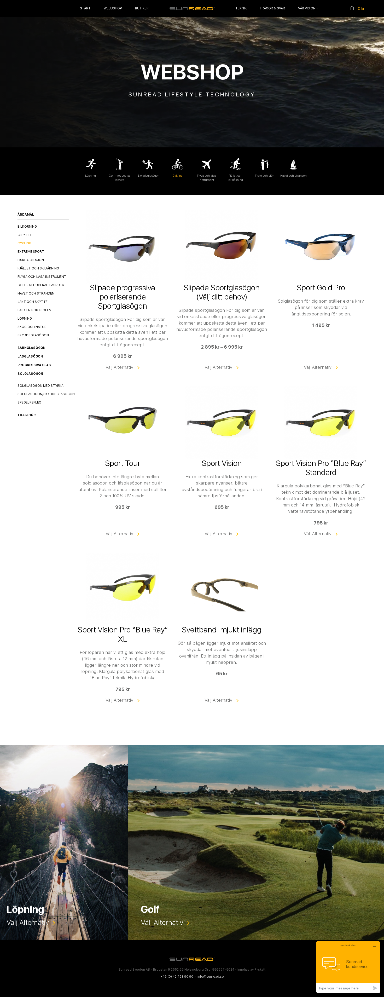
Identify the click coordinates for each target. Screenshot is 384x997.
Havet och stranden (36, 293)
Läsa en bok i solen (34, 310)
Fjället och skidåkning (38, 268)
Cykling (24, 243)
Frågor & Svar (272, 8)
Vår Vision (307, 8)
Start (85, 8)
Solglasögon (30, 373)
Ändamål (26, 214)
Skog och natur (32, 327)
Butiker (142, 8)
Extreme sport (31, 252)
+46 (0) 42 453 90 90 (176, 976)
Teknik (241, 8)
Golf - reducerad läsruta (41, 285)
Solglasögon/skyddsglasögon (46, 394)
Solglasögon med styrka (40, 386)
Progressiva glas (34, 365)
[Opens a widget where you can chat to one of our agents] (348, 967)
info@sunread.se (210, 976)
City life (25, 235)
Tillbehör (27, 415)
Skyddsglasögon (33, 335)
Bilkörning (27, 226)
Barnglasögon (31, 347)
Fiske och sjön (31, 260)
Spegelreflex (29, 402)
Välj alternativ (119, 367)
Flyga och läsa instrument (42, 277)
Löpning (25, 318)
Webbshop (113, 8)
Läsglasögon (30, 356)
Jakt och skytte (33, 302)
